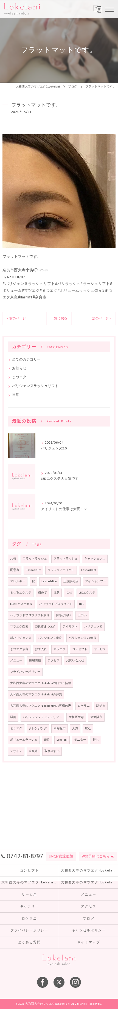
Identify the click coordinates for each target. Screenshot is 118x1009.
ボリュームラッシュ (23, 739)
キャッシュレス (94, 558)
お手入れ (41, 649)
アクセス (53, 660)
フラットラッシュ (35, 558)
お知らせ (19, 368)
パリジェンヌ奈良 (50, 637)
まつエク (19, 377)
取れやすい (52, 751)
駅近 (88, 728)
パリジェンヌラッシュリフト (35, 386)
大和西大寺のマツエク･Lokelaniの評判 (36, 694)
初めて (42, 592)
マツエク (60, 649)
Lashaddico (49, 581)
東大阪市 (96, 717)
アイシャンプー (95, 581)
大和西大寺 (76, 717)
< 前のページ (16, 318)
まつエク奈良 (19, 649)
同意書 (14, 570)
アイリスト (70, 626)
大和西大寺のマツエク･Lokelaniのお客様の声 (40, 705)
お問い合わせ (75, 660)
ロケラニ (84, 705)
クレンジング (38, 728)
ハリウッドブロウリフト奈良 (29, 615)
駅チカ (100, 705)
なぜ (69, 592)
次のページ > (101, 318)
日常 (15, 395)
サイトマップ (88, 942)
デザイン (16, 751)
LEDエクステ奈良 (21, 604)
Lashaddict (88, 570)
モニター (80, 739)
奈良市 (33, 751)
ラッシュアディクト (61, 570)
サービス (100, 649)
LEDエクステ (87, 592)
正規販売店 (70, 581)
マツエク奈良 (19, 626)
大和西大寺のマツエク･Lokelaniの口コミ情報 (40, 683)
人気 (75, 728)
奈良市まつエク (45, 626)
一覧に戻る (59, 318)
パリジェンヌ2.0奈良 (83, 637)
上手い (82, 615)
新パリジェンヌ (20, 637)
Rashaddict (33, 570)
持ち (96, 739)
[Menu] (109, 9)
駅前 (13, 717)
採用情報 (35, 660)
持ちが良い (63, 615)
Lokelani (62, 739)
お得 (13, 558)
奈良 (47, 739)
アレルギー (17, 581)
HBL (81, 604)
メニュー (16, 660)
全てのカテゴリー (26, 359)
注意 (57, 592)
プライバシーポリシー (25, 671)
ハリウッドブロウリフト (55, 604)
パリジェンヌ (93, 626)
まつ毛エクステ (20, 592)
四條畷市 (60, 728)
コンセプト (79, 649)
